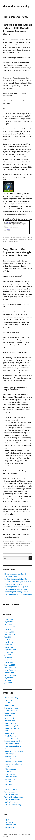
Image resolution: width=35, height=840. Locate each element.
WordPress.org (9, 827)
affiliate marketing (11, 698)
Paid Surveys (9, 754)
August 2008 (9, 678)
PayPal (6, 766)
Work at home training (12, 805)
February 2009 (9, 665)
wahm (6, 787)
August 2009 (9, 652)
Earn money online (20, 237)
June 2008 (8, 683)
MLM (6, 749)
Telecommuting (10, 769)
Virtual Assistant (10, 777)
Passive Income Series (12, 759)
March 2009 (8, 662)
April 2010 (8, 639)
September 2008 (10, 675)
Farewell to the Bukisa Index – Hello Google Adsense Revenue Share (17, 29)
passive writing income (13, 764)
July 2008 (7, 680)
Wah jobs (7, 782)
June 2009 (8, 657)
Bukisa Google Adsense (20, 239)
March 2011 (8, 629)
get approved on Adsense (22, 543)
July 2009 (7, 655)
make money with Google (20, 545)
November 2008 (10, 670)
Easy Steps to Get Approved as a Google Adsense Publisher (17, 252)
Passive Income (10, 756)
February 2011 (9, 632)
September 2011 (9, 627)
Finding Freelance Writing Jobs (15, 579)
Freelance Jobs (9, 718)
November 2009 (10, 645)
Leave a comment (13, 241)
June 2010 (7, 637)
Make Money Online (11, 744)
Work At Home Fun (11, 794)
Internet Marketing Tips (13, 741)
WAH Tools (8, 784)
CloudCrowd (8, 703)
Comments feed (10, 825)
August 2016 (8, 622)
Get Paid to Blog (10, 723)
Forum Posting (9, 713)
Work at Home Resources (13, 797)
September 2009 (10, 650)
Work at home (9, 792)
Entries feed (8, 822)
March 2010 (8, 642)
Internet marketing (11, 738)
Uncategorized (9, 774)
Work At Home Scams (12, 799)
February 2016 (9, 624)
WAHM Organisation (11, 789)
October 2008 (9, 673)
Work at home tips (11, 802)
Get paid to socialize (11, 728)
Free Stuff (7, 716)
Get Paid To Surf (10, 731)
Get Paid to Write (10, 733)
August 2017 (8, 619)
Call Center (8, 700)
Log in (6, 820)
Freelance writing (10, 721)
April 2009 (8, 660)
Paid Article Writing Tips (13, 751)
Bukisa (11, 239)
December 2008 (10, 667)
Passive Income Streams (13, 761)
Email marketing (10, 710)
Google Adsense (20, 541)
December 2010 (9, 634)
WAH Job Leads (9, 779)
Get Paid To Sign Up (11, 726)
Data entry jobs (9, 705)
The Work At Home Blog (16, 6)
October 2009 (9, 647)
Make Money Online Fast (13, 746)
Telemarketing (9, 771)
